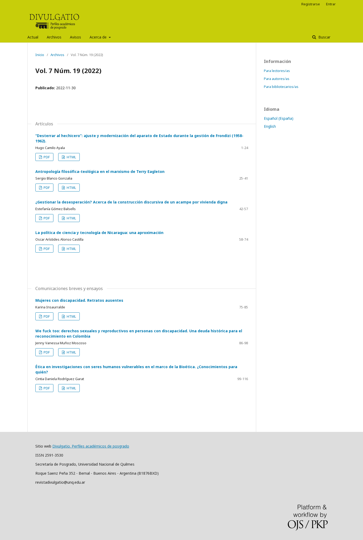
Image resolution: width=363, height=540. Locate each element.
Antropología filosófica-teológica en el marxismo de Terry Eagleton (99, 171)
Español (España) (278, 118)
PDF (46, 157)
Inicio (39, 54)
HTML (71, 157)
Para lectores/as (277, 70)
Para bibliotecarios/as (281, 86)
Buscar (323, 37)
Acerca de (99, 37)
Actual (32, 37)
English (270, 126)
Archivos (54, 37)
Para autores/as (276, 78)
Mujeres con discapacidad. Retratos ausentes (79, 300)
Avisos (75, 37)
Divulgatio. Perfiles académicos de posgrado (90, 446)
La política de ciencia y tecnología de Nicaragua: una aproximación (99, 232)
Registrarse (310, 4)
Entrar (331, 4)
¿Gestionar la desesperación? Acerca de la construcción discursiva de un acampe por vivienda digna (131, 202)
